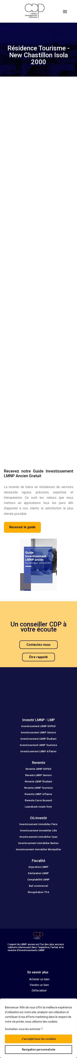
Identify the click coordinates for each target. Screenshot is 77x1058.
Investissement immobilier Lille (38, 830)
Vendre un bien (39, 985)
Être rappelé (38, 657)
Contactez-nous (38, 645)
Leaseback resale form (38, 806)
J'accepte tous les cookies (38, 1038)
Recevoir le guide (22, 527)
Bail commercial (38, 886)
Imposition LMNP (38, 867)
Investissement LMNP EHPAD (38, 726)
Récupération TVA (38, 892)
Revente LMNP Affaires (38, 794)
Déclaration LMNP (38, 873)
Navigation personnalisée (38, 1049)
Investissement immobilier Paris (38, 824)
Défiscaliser (39, 990)
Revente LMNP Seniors (38, 775)
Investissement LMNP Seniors (38, 732)
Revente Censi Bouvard (38, 800)
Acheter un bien (39, 979)
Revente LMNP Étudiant (38, 781)
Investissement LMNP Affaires (38, 751)
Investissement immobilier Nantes (38, 843)
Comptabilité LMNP (38, 879)
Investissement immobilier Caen (39, 837)
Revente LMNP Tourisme (38, 788)
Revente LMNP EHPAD (38, 769)
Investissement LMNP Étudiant (38, 738)
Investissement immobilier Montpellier (38, 849)
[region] (38, 1028)
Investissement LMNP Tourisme (38, 745)
